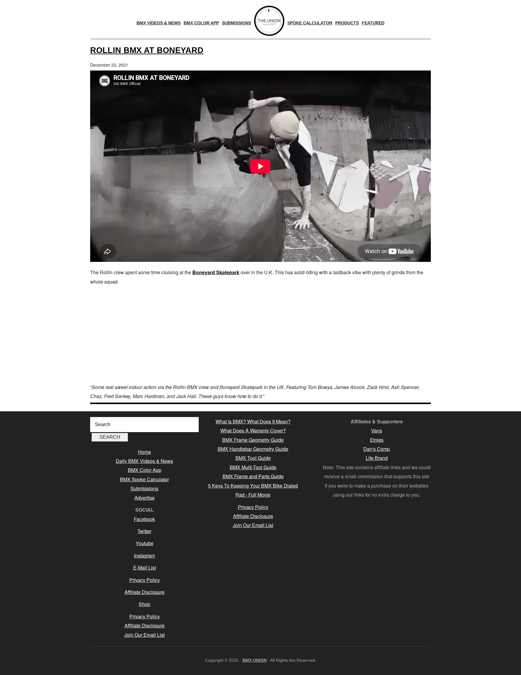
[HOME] (269, 21)
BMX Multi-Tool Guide (253, 467)
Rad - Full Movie (252, 494)
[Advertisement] (260, 334)
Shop (144, 604)
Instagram (144, 555)
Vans (376, 430)
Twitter (144, 531)
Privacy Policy (144, 579)
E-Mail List (144, 567)
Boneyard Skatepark (215, 272)
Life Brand (377, 457)
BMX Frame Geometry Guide (253, 439)
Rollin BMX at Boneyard (147, 50)
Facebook (144, 519)
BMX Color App (144, 469)
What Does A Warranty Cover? (253, 430)
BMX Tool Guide (253, 457)
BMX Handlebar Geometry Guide (253, 448)
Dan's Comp (376, 448)
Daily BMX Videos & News (144, 460)
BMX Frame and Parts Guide (253, 476)
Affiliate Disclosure (145, 592)
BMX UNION (254, 660)
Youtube (144, 543)
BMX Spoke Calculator (144, 479)
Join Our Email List (144, 634)
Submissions (144, 488)
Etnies (377, 439)
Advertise (144, 497)
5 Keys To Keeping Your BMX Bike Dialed (253, 485)
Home (144, 451)
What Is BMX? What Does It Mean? (253, 421)
